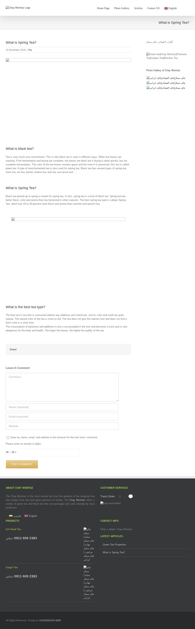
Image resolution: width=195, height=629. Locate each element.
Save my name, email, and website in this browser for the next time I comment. (54, 437)
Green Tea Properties (114, 544)
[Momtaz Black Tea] (165, 82)
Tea (30, 50)
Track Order (107, 496)
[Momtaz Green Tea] (165, 87)
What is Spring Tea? (114, 552)
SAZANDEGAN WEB (50, 620)
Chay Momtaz (77, 500)
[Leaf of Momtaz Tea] (165, 78)
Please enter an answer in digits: (24, 443)
